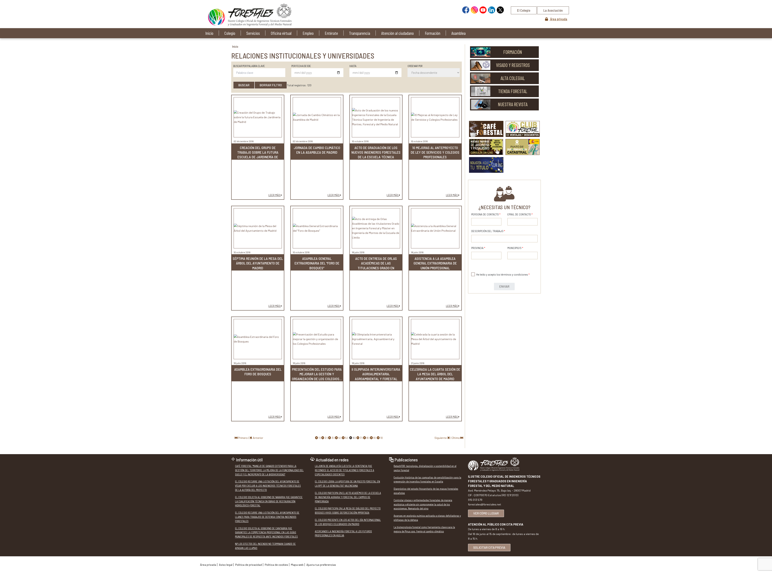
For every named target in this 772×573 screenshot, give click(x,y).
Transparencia (359, 33)
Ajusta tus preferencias (321, 564)
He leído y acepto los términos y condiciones (503, 274)
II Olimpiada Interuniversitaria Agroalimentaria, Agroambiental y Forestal (376, 374)
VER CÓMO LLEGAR (486, 513)
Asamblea (458, 33)
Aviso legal (225, 564)
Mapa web (297, 564)
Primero (242, 437)
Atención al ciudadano (397, 33)
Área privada (558, 19)
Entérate (331, 33)
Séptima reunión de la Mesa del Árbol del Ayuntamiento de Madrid (258, 263)
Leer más (274, 195)
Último (456, 437)
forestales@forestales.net (484, 504)
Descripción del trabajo (488, 231)
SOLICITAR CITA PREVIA (489, 547)
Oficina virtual (281, 33)
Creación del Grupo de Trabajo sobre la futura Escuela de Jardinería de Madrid (257, 154)
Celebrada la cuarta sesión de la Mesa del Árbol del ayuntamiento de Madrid (435, 374)
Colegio (229, 33)
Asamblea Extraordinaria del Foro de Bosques (257, 371)
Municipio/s (515, 248)
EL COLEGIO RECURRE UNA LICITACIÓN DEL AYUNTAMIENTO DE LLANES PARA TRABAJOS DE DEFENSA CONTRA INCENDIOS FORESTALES (267, 517)
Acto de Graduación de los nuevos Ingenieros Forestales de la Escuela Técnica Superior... (375, 154)
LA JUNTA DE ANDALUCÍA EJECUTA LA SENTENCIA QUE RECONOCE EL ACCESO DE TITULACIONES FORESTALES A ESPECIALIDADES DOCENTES (344, 470)
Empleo (308, 33)
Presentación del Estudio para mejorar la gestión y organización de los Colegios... (317, 374)
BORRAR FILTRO (271, 85)
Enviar (504, 286)
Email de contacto (520, 214)
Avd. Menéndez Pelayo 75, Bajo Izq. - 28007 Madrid (499, 490)
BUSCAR (243, 85)
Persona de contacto (485, 214)
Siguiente (440, 437)
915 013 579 (475, 499)
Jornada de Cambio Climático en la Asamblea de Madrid (317, 149)
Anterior (257, 437)
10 (381, 437)
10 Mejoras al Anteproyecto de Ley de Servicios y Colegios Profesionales (435, 152)
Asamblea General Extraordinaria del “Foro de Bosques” (317, 263)
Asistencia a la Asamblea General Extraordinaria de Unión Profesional (435, 263)
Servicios (253, 33)
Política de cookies (276, 564)
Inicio (209, 33)
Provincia (478, 248)
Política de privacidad (248, 564)
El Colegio (523, 10)
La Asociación (553, 10)
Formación (432, 33)
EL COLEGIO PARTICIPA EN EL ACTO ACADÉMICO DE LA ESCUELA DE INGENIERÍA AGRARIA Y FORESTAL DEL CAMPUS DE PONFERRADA (348, 497)
